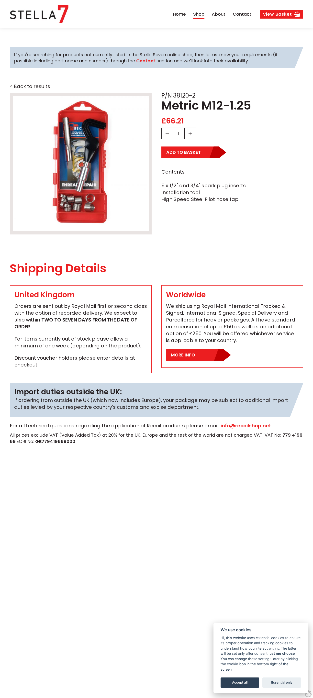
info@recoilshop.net (246, 425)
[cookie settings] (308, 693)
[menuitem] (179, 14)
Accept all (239, 682)
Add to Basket (183, 152)
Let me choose (282, 653)
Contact (145, 61)
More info (183, 355)
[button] (81, 163)
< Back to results (30, 86)
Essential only (281, 682)
